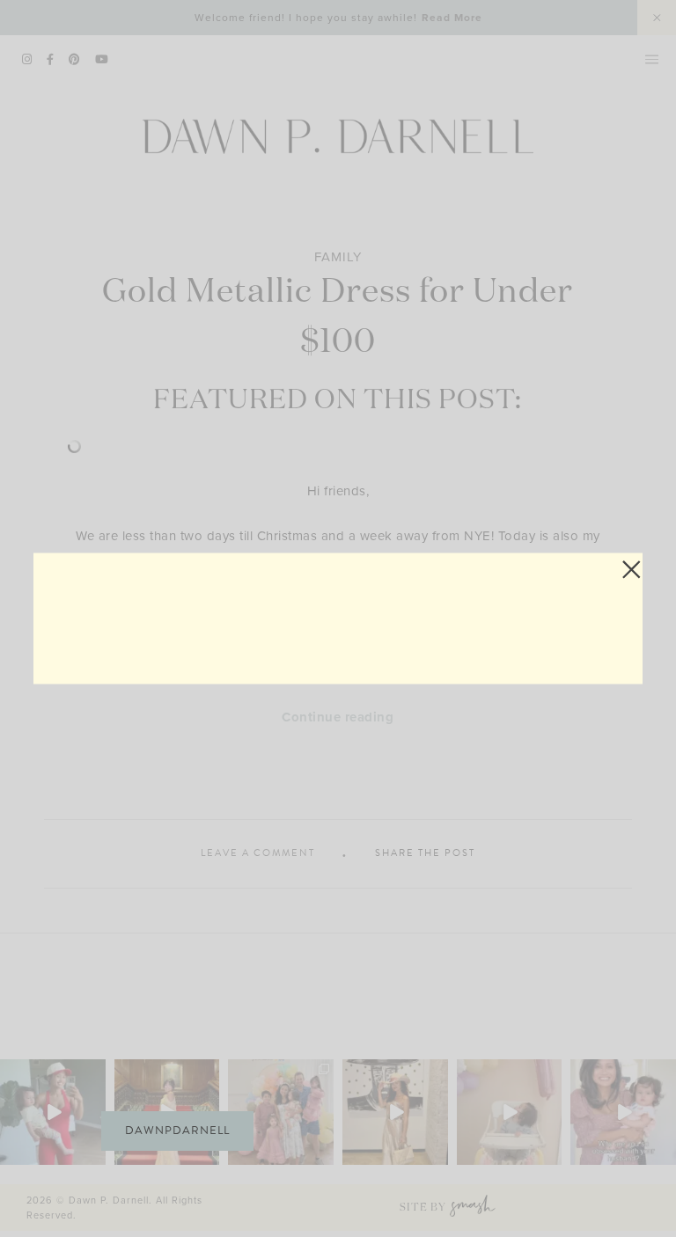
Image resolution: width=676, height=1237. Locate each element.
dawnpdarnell (177, 1130)
